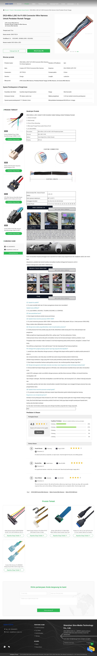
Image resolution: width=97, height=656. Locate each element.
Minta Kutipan (38, 51)
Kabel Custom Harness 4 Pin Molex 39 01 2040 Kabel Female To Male (37, 531)
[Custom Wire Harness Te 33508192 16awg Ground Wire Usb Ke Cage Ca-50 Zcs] (14, 552)
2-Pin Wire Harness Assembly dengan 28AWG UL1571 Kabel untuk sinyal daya (13, 199)
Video (33, 4)
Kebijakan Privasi (14, 654)
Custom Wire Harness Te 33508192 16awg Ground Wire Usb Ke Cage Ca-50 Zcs (14, 565)
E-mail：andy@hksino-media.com (13, 632)
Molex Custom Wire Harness (57, 492)
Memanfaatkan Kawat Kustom (21, 10)
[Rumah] (9, 3)
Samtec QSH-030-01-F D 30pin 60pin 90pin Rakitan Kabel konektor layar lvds (60, 531)
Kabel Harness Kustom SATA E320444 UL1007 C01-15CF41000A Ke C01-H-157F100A (14, 531)
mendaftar (89, 642)
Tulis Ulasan (39, 432)
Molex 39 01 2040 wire (71, 492)
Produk (27, 4)
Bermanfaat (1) (40, 451)
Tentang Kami (42, 4)
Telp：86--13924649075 (11, 629)
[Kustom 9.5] (83, 517)
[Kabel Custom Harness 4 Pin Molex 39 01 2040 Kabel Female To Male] (37, 517)
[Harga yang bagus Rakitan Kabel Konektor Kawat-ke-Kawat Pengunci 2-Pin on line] (13, 153)
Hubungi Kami (54, 4)
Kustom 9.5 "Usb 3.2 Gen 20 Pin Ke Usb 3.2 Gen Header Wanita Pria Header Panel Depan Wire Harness (83, 531)
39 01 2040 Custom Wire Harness (39, 492)
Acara (63, 4)
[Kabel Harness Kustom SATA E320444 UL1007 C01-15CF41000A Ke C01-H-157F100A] (14, 517)
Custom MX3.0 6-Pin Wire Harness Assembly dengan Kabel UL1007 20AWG (12, 230)
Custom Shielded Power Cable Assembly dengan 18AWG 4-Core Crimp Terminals (12, 136)
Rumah (19, 4)
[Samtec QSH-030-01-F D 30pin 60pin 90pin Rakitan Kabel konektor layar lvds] (60, 517)
